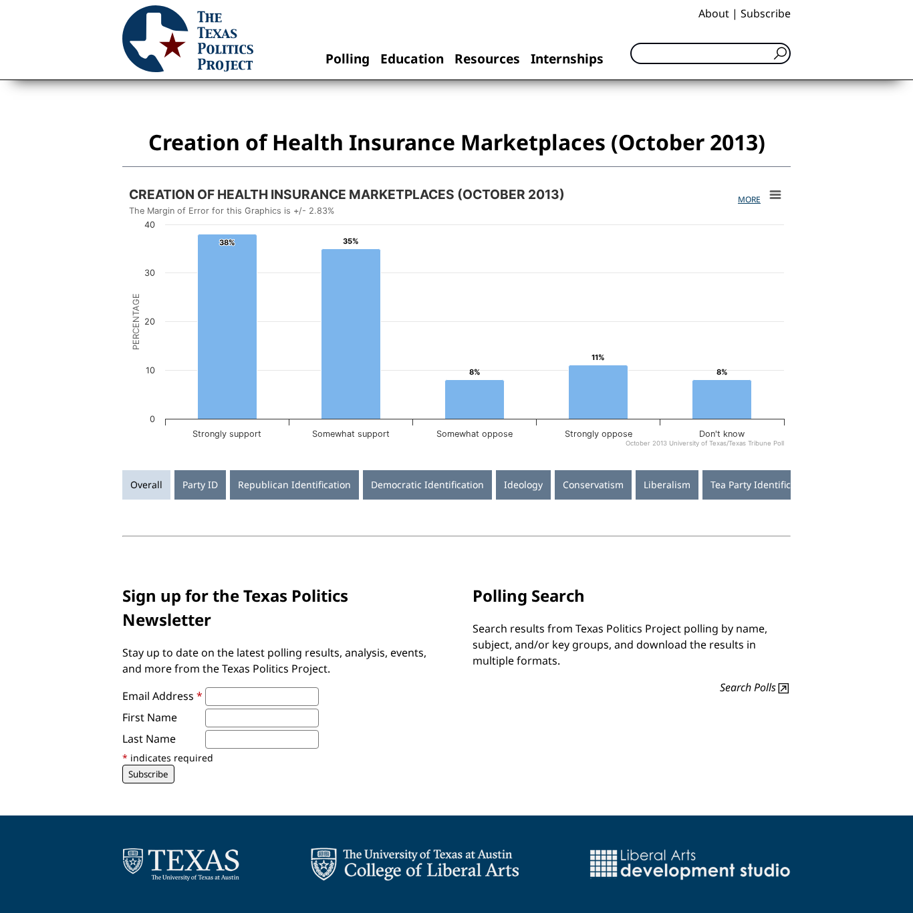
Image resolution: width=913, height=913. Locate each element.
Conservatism (593, 484)
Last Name (149, 738)
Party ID (200, 484)
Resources (487, 58)
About (713, 13)
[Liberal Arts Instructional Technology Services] (690, 864)
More (749, 199)
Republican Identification (294, 484)
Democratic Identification (427, 484)
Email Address (162, 696)
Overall (146, 484)
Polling (347, 58)
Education (412, 58)
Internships (567, 58)
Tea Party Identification (761, 484)
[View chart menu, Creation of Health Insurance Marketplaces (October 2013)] (775, 195)
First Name (149, 717)
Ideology (523, 484)
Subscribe (766, 13)
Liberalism (667, 484)
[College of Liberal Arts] (415, 864)
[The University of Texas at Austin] (180, 864)
